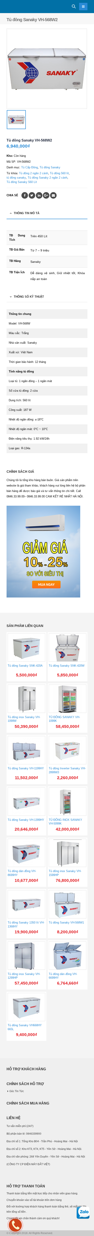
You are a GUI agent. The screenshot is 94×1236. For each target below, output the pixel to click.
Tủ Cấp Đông (29, 167)
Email (53, 195)
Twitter (32, 195)
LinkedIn (39, 195)
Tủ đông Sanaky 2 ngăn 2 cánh (47, 177)
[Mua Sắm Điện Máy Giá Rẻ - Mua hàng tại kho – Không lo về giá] (19, 7)
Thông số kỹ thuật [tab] (29, 296)
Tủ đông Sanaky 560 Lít (22, 182)
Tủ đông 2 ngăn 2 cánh (33, 173)
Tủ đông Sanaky (50, 167)
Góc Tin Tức (16, 1091)
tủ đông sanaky (16, 177)
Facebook (24, 195)
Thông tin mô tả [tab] (26, 213)
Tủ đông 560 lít (59, 173)
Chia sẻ (12, 195)
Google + (46, 195)
